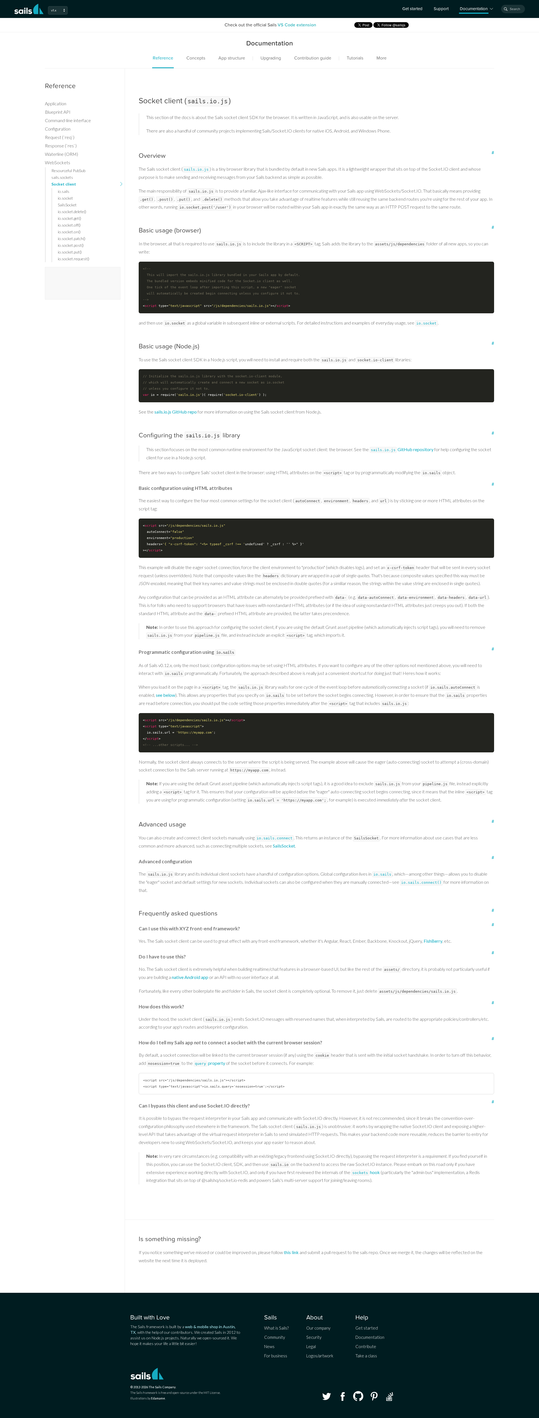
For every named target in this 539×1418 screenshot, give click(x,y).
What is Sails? (276, 1327)
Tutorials (355, 58)
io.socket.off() (69, 225)
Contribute (365, 1346)
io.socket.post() (71, 245)
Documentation (369, 1337)
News (269, 1346)
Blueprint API (57, 112)
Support (441, 8)
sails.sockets (62, 177)
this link (291, 1252)
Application (55, 103)
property (210, 1063)
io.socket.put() (70, 252)
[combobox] (513, 9)
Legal (311, 1346)
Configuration (57, 128)
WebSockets (57, 162)
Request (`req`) (59, 137)
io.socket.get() (69, 218)
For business (275, 1355)
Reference (163, 58)
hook (366, 1172)
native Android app (190, 977)
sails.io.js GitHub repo (175, 411)
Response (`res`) (61, 145)
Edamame (158, 1398)
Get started (412, 8)
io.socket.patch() (71, 238)
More (381, 58)
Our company (318, 1327)
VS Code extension (297, 25)
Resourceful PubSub (68, 170)
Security (313, 1337)
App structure (231, 58)
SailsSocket (284, 845)
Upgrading (271, 58)
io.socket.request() (73, 258)
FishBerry (433, 941)
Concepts (195, 58)
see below (165, 695)
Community (274, 1337)
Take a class (366, 1355)
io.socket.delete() (72, 211)
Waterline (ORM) (61, 154)
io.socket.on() (69, 231)
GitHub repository (402, 449)
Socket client (63, 184)
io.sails (63, 191)
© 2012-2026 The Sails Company (153, 1387)
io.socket (65, 198)
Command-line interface (68, 120)
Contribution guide (312, 58)
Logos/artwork (319, 1355)
